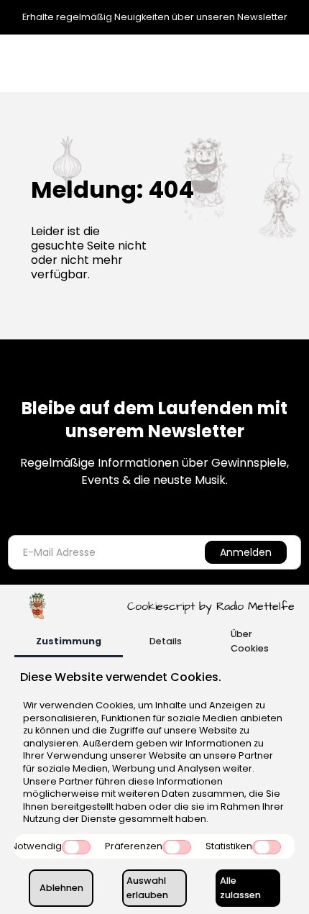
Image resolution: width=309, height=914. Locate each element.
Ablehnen (61, 888)
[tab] (68, 642)
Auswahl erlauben (147, 887)
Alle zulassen (240, 887)
